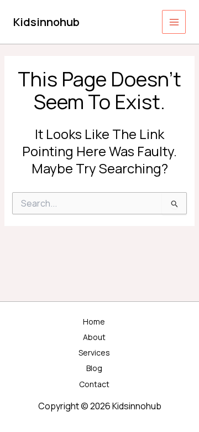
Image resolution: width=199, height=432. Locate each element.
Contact (94, 384)
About (94, 337)
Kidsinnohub (46, 21)
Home (94, 321)
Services (94, 352)
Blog (94, 368)
